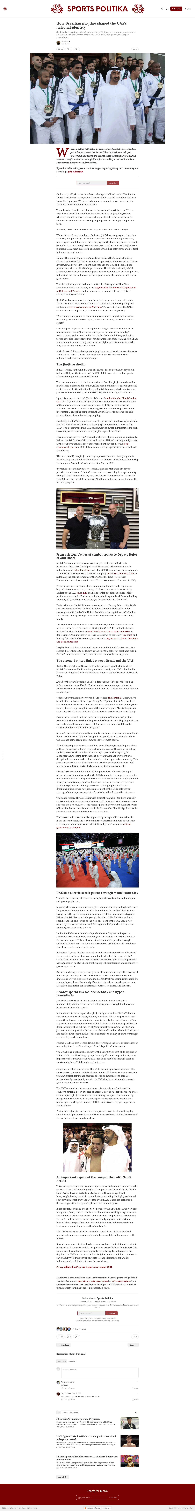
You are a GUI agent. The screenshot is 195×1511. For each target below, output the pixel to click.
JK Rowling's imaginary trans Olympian (78, 1419)
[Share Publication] (167, 9)
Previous (65, 1345)
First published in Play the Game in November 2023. (84, 1267)
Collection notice (32, 1508)
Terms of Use (108, 1318)
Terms (24, 1508)
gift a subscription (121, 1281)
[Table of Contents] (2, 755)
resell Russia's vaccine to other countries (108, 631)
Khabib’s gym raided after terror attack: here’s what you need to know (87, 1458)
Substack (172, 1508)
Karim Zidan (66, 42)
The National (114, 697)
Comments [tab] (62, 1361)
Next (131, 1345)
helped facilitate (82, 570)
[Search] (162, 9)
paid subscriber (75, 171)
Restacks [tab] (71, 1361)
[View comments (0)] (78, 1429)
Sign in (188, 9)
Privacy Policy (114, 1321)
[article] (97, 1424)
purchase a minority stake (120, 573)
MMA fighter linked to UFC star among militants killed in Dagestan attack (86, 1438)
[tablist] (66, 1361)
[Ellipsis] (137, 1382)
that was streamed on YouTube (85, 307)
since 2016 (82, 592)
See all (61, 1477)
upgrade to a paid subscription (93, 1281)
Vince (63, 1382)
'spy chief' (127, 635)
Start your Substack (93, 1508)
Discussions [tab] (74, 1412)
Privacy (19, 1508)
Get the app (106, 1508)
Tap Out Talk (66, 1393)
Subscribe (176, 9)
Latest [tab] (65, 1412)
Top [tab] (59, 1412)
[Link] (53, 364)
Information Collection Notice (97, 1321)
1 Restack (82, 1329)
